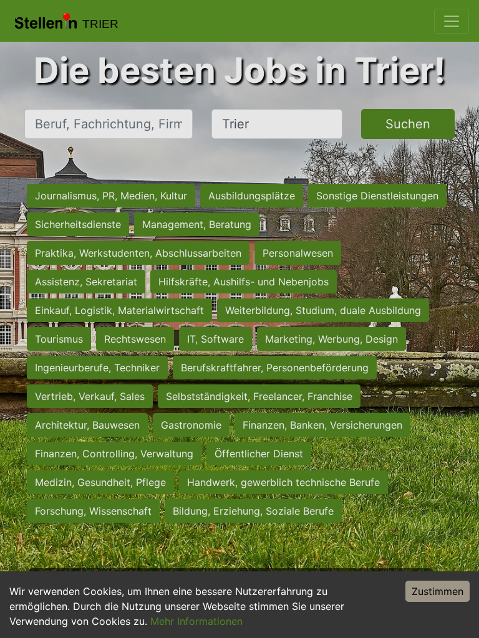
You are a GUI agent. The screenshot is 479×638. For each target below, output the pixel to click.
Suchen (407, 124)
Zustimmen (437, 591)
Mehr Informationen (196, 621)
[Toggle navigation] (451, 21)
